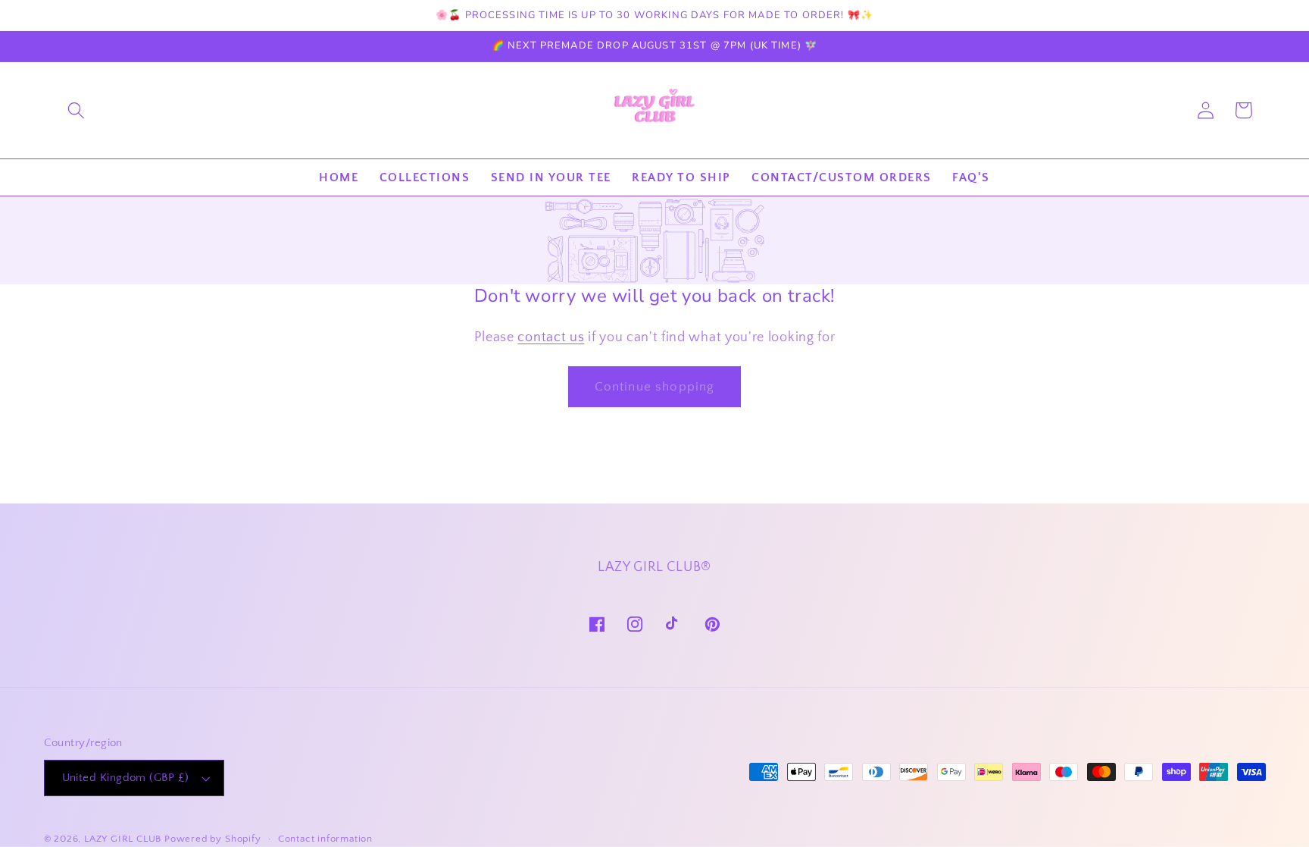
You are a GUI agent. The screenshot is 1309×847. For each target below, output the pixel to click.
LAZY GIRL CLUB (122, 838)
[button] (76, 110)
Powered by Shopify (212, 838)
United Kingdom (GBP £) (125, 777)
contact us (550, 337)
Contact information (325, 838)
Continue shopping (655, 386)
